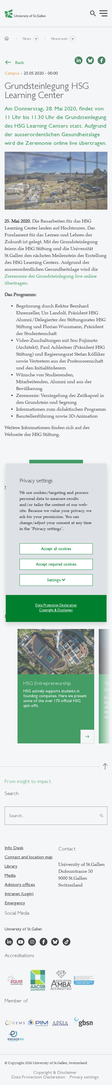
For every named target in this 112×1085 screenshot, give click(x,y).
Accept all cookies (56, 548)
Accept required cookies (56, 564)
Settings (54, 580)
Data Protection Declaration (56, 605)
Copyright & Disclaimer (56, 610)
